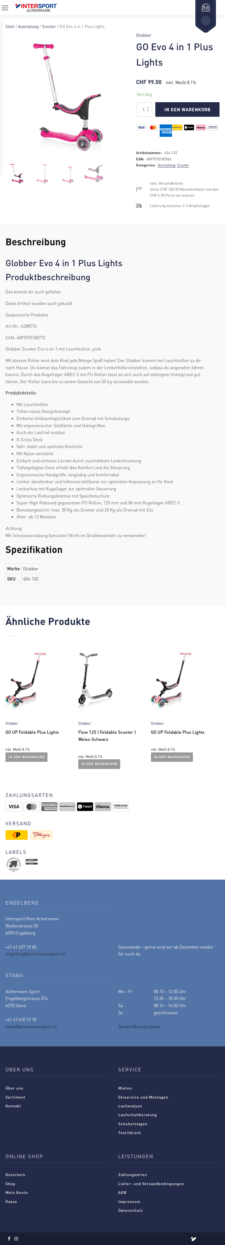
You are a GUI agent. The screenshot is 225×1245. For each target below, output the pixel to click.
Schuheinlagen (133, 1123)
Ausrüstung (28, 26)
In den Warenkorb (187, 109)
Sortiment (15, 1096)
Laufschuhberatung (137, 1114)
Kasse (11, 1201)
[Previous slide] (9, 710)
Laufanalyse (130, 1105)
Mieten (125, 1087)
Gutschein (15, 1174)
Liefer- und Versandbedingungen (151, 1183)
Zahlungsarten (132, 1174)
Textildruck (129, 1132)
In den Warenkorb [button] (26, 757)
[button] (16, 173)
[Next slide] (215, 710)
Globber (143, 35)
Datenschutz (130, 1210)
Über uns (14, 1087)
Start (10, 26)
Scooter (49, 26)
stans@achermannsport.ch (31, 1026)
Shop (10, 1183)
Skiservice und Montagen (143, 1096)
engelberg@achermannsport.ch (35, 954)
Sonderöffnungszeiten (139, 1026)
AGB (122, 1192)
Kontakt (13, 1105)
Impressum (129, 1201)
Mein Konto (16, 1192)
